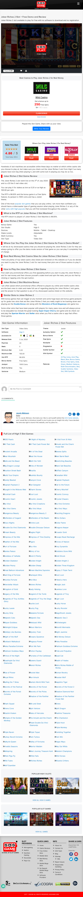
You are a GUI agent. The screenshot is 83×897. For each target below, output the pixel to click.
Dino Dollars (60, 518)
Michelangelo (60, 622)
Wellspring (8, 751)
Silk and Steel (35, 704)
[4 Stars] (14, 149)
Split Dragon (60, 708)
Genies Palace (9, 551)
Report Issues (59, 862)
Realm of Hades (61, 660)
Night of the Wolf (11, 637)
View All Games (41, 832)
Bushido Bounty (36, 475)
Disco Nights (9, 523)
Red (78, 367)
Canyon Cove (35, 480)
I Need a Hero (61, 580)
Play (31, 158)
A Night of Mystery (37, 439)
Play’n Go (27, 860)
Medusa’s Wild (35, 622)
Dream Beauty (9, 532)
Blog (56, 854)
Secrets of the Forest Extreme (12, 693)
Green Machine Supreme (40, 570)
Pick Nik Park (35, 646)
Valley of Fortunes (37, 742)
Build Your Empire (11, 475)
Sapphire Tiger (61, 682)
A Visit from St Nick (63, 439)
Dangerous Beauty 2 (38, 513)
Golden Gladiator (11, 561)
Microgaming (28, 847)
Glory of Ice (34, 551)
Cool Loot (34, 494)
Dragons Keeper (62, 527)
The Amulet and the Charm (41, 718)
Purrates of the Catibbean (40, 656)
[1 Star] (7, 149)
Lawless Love (60, 589)
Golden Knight (35, 561)
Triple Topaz (35, 732)
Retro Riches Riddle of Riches (64, 666)
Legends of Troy (62, 594)
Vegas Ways (60, 742)
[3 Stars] (12, 149)
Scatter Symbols (67, 369)
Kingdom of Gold (11, 589)
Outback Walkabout (12, 641)
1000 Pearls (8, 439)
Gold (77, 362)
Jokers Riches (35, 584)
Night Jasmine (61, 632)
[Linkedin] (78, 414)
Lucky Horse (60, 603)
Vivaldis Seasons (11, 746)
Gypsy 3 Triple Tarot (63, 570)
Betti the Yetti (35, 461)
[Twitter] (74, 414)
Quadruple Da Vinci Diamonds (12, 661)
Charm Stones (35, 489)
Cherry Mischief (61, 489)
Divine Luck (34, 523)
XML (58, 859)
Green (63, 364)
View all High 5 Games (41, 800)
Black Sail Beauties (63, 466)
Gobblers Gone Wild (63, 551)
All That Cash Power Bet (40, 444)
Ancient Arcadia (10, 451)
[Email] (69, 414)
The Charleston (61, 718)
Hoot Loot (59, 575)
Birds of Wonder (36, 466)
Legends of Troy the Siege (40, 599)
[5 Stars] (16, 149)
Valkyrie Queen (10, 742)
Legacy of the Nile (11, 594)
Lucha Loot (34, 603)
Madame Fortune (37, 613)
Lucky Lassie (9, 608)
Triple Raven (9, 732)
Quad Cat (59, 656)
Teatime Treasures (62, 713)
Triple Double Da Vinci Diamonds (39, 724)
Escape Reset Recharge (65, 537)
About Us (58, 845)
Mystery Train (35, 632)
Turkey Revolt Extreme (13, 737)
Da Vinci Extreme (62, 504)
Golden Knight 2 (62, 561)
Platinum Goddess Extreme (66, 646)
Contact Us (59, 848)
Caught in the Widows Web (15, 489)
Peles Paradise (61, 641)
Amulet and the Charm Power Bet (64, 445)
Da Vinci (7, 504)
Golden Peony (9, 565)
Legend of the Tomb (38, 594)
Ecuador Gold (61, 532)
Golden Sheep (35, 565)
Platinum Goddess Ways (14, 651)
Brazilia (33, 470)
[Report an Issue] (26, 70)
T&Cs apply (43, 107)
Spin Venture (35, 708)
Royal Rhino (9, 677)
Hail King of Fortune (12, 575)
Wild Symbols (69, 371)
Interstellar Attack (11, 584)
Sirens (57, 704)
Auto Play (75, 357)
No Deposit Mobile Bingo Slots (44, 870)
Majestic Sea (35, 618)
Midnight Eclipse (10, 627)
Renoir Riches (35, 665)
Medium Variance (72, 364)
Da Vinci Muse (35, 508)
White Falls (34, 756)
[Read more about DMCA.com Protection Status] (62, 884)
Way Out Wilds (61, 746)
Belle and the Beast (12, 461)
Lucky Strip (8, 613)
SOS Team (58, 851)
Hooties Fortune (10, 580)
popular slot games (23, 204)
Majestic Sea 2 (61, 618)
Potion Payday (36, 651)
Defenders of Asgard (12, 518)
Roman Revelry (61, 673)
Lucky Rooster (61, 608)
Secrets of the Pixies (38, 692)
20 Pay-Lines (66, 357)
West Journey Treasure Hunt (41, 751)
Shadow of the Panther (39, 696)
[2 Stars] (9, 149)
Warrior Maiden (36, 746)
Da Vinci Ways (61, 508)
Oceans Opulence (37, 637)
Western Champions (63, 751)
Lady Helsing (35, 589)
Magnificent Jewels (63, 613)
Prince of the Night (11, 656)
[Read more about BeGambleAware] (22, 883)
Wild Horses (60, 756)
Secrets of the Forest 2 (64, 687)
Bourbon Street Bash (12, 470)
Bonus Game (75, 359)
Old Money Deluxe (62, 637)
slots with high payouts (15, 209)
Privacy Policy (59, 869)
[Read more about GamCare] (8, 883)
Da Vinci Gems (10, 508)
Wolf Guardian (9, 765)
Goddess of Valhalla (12, 556)
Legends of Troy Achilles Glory (14, 600)
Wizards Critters (62, 761)
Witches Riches (36, 761)
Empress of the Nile (12, 537)
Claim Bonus (41, 113)
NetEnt (26, 850)
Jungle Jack (60, 584)
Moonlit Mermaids (62, 627)
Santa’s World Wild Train (39, 682)
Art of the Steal (36, 451)
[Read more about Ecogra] (43, 884)
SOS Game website (71, 418)
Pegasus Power (36, 641)
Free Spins (71, 362)
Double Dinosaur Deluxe (39, 527)
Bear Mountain (10, 456)
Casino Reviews (45, 848)
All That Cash (9, 444)
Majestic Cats (9, 618)
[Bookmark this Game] (21, 70)
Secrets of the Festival (13, 687)
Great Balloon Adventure (14, 570)
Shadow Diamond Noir (64, 692)
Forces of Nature (62, 542)
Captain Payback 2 (11, 485)
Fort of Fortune (10, 546)
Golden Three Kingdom (64, 565)
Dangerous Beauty (11, 513)
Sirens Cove (9, 708)
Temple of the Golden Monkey (13, 719)
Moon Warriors (36, 627)
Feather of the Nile (11, 542)
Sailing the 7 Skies (11, 682)
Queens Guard (35, 660)
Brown (63, 362)
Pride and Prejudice (63, 651)
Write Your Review (41, 129)
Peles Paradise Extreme (13, 646)
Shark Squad (9, 704)
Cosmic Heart (9, 499)
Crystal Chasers (61, 499)
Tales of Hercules (37, 713)
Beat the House (36, 456)
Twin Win (59, 737)
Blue (67, 359)
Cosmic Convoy (62, 494)
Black (63, 359)
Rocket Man (34, 673)
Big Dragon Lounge (12, 466)
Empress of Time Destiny (40, 537)
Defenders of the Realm (39, 518)
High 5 (21, 332)
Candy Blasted (10, 480)
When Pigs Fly (9, 756)
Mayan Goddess (10, 622)
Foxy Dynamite (61, 546)
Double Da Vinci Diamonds (15, 527)
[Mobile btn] (78, 4)
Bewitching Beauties (63, 461)
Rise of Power (9, 673)
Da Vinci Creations (37, 504)
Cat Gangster (35, 485)
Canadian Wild (61, 475)
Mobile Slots (44, 856)
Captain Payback (62, 480)
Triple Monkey (61, 727)
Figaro (32, 542)
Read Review (41, 117)
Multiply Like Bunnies (12, 632)
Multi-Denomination (68, 367)
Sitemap (58, 856)
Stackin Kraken (10, 713)
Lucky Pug (34, 608)
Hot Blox (33, 580)
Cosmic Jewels (36, 499)
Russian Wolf (60, 677)
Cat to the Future (62, 485)
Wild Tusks (8, 761)
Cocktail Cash (9, 494)
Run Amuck (34, 677)
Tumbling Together (63, 732)
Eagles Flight (35, 532)
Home (42, 845)
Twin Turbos (35, 737)
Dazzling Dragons (62, 513)
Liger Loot (59, 599)
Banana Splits (60, 451)
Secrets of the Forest (38, 687)
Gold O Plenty (35, 556)
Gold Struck (60, 556)
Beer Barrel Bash (62, 456)
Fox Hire (33, 546)
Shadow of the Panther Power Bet (64, 697)
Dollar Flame (60, 523)
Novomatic (27, 858)
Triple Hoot (60, 723)
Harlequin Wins (36, 575)
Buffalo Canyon (61, 470)
